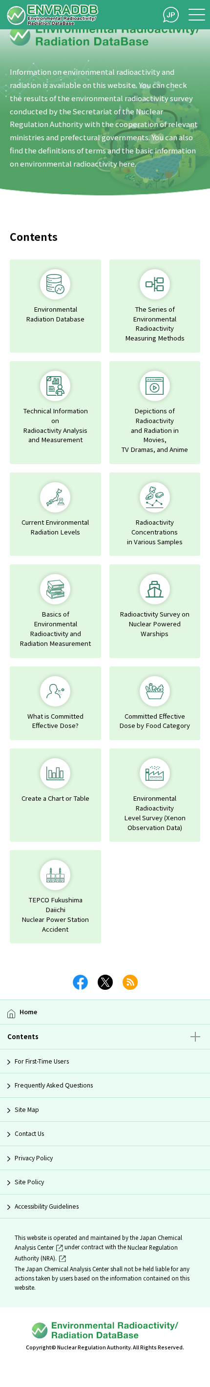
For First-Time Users (42, 1061)
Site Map (27, 1109)
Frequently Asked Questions (54, 1085)
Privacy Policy (34, 1157)
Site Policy (29, 1181)
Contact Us (29, 1133)
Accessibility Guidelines (47, 1206)
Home (28, 1011)
